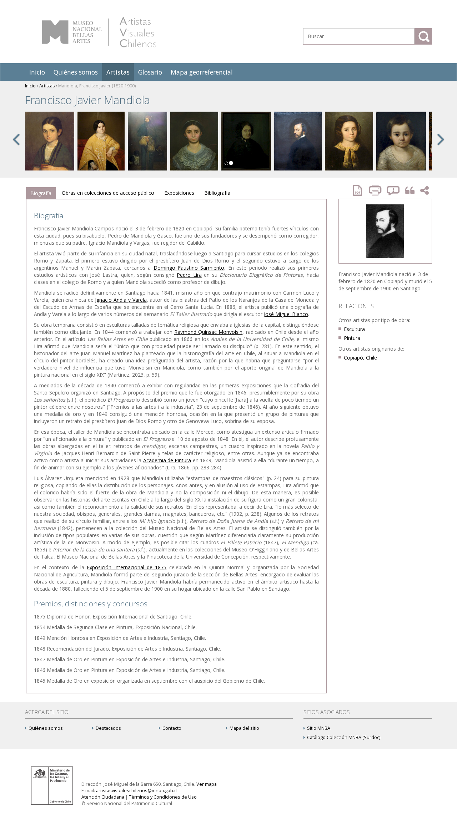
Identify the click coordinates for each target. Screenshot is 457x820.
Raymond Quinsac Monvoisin (208, 331)
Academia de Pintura (167, 460)
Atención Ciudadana (102, 797)
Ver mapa (206, 784)
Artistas (118, 72)
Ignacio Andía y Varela (120, 299)
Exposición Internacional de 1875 (126, 567)
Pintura (352, 338)
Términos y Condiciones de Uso (163, 797)
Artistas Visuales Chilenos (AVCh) (99, 32)
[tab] (41, 193)
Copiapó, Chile (360, 357)
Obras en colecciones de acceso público (108, 192)
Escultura (354, 329)
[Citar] (408, 190)
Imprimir (376, 190)
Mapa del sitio (244, 728)
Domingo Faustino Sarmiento (189, 267)
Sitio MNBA (318, 728)
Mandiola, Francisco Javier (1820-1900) (97, 86)
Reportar (393, 190)
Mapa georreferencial (202, 72)
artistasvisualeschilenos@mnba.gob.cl (136, 791)
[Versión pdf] (360, 190)
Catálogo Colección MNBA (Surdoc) (343, 737)
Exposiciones (179, 192)
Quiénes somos (76, 72)
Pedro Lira (189, 274)
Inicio (37, 72)
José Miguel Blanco (286, 314)
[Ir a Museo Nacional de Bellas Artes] (53, 785)
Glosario (150, 72)
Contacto (171, 728)
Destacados (108, 728)
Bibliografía (217, 192)
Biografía (40, 193)
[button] (16, 146)
